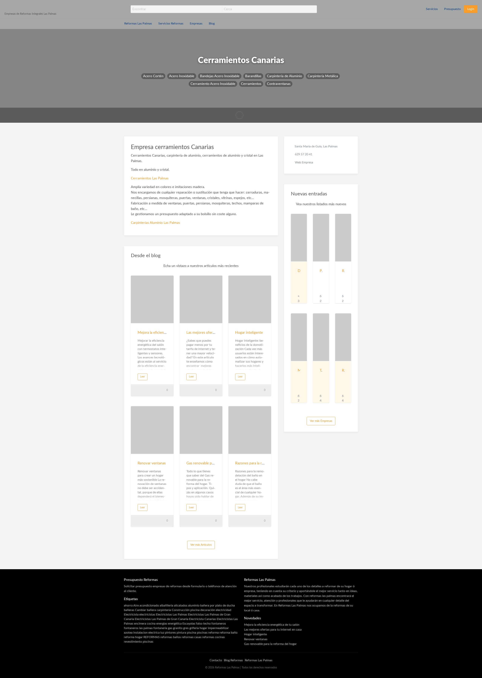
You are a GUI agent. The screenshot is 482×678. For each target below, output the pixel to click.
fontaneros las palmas (138, 628)
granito (177, 628)
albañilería (166, 605)
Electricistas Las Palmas (171, 614)
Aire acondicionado (146, 605)
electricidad (223, 610)
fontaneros (218, 623)
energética (175, 623)
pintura (181, 632)
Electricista (131, 614)
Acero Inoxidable (181, 76)
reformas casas (191, 637)
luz (162, 632)
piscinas (202, 632)
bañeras (129, 610)
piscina (191, 632)
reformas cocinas (213, 637)
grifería (194, 628)
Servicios (432, 9)
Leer (142, 377)
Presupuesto (452, 9)
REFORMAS (151, 637)
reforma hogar (133, 637)
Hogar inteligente (249, 332)
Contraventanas (279, 84)
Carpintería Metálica (323, 76)
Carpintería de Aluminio (284, 76)
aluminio (193, 605)
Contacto (216, 660)
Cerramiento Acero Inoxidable (213, 84)
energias (161, 623)
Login (470, 9)
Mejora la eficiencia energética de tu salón (271, 624)
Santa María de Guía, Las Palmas (316, 146)
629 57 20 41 (303, 154)
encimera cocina (145, 623)
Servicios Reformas (170, 23)
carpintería (164, 610)
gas (170, 628)
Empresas (196, 23)
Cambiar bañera (145, 610)
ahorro (128, 605)
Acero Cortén (153, 76)
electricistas (147, 614)
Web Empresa (304, 162)
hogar (203, 628)
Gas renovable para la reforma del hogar (270, 643)
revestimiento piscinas (138, 641)
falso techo (203, 623)
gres (186, 628)
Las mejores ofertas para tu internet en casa (273, 629)
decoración (207, 610)
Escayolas (188, 623)
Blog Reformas (233, 660)
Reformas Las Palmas (138, 23)
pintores (170, 632)
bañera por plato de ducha (217, 605)
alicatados (180, 605)
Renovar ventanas (152, 463)
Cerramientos (251, 84)
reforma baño (228, 632)
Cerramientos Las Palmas (150, 178)
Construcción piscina (186, 610)
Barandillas (253, 76)
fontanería (160, 628)
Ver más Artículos (201, 544)
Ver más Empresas (321, 421)
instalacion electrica (146, 632)
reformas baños (170, 637)
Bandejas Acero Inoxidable (219, 76)
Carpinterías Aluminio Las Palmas (155, 223)
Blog (212, 23)
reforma (213, 632)
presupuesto (144, 586)
